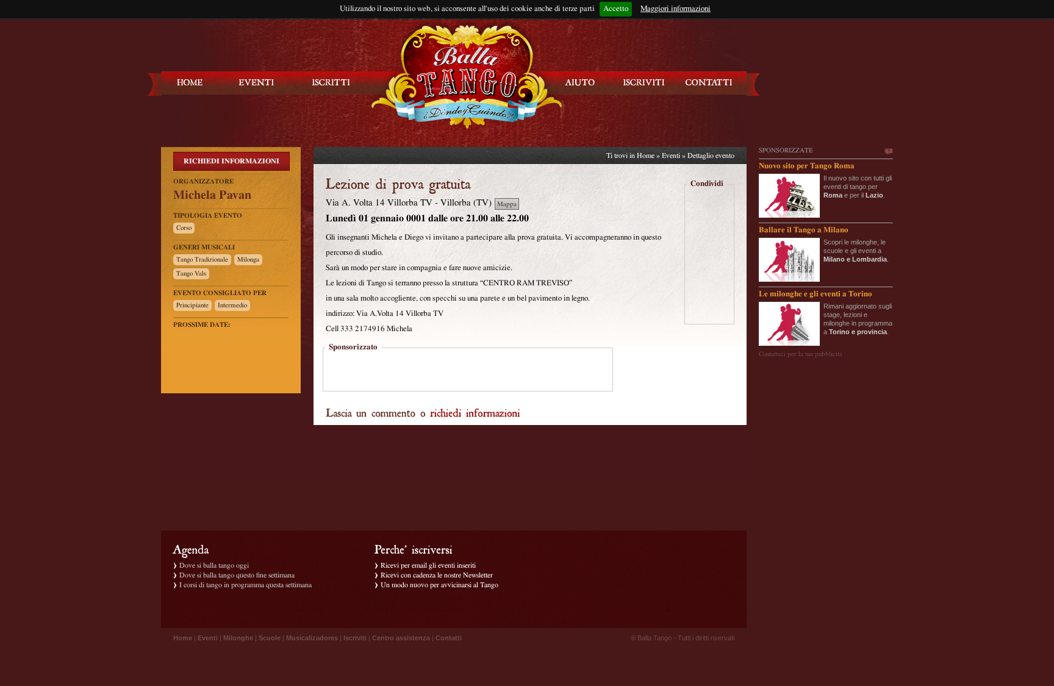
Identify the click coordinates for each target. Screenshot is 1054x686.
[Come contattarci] (708, 82)
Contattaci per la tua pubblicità (800, 354)
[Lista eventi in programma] (256, 82)
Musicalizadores (312, 637)
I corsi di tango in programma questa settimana (245, 584)
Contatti (449, 637)
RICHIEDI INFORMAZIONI (231, 161)
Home (645, 155)
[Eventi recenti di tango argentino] (190, 82)
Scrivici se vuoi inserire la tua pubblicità (888, 152)
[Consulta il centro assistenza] (580, 82)
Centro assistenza (401, 637)
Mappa (507, 204)
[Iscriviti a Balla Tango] (644, 82)
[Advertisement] (468, 370)
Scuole (270, 637)
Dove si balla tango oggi (214, 565)
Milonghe (238, 637)
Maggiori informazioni (675, 9)
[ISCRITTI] (331, 82)
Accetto (615, 9)
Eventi (671, 155)
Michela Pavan (212, 195)
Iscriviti (355, 637)
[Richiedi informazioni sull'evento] (475, 412)
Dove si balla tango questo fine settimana (237, 575)
